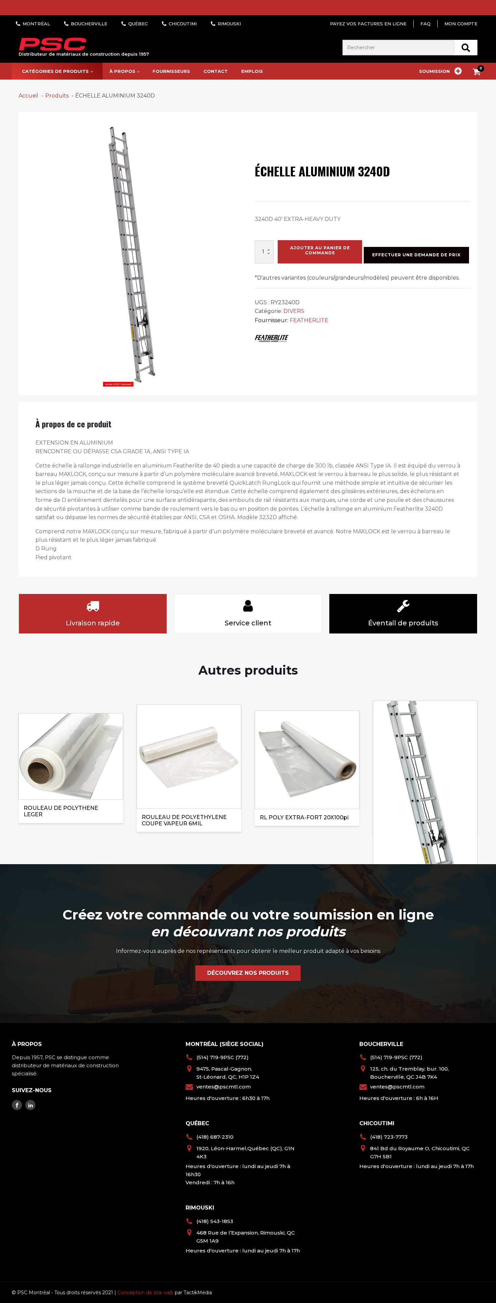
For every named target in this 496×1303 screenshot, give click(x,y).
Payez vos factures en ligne (368, 23)
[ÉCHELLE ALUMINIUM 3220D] (425, 768)
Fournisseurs (171, 71)
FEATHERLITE (309, 320)
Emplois (252, 71)
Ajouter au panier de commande (320, 250)
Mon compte (460, 23)
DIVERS (293, 311)
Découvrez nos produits (248, 973)
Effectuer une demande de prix (416, 254)
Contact (215, 71)
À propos (122, 71)
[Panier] (478, 73)
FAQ (425, 23)
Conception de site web (145, 1293)
